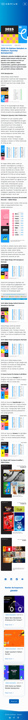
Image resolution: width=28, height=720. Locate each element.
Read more (8, 624)
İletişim (19, 714)
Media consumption (6, 45)
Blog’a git (14, 701)
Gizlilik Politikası (10, 714)
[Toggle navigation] (25, 3)
